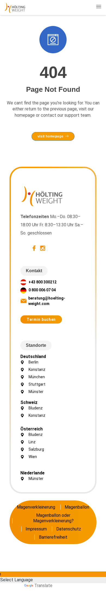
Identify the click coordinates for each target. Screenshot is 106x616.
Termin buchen (41, 319)
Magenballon (77, 507)
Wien (33, 456)
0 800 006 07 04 (42, 290)
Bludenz (36, 408)
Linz (32, 442)
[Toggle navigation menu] (98, 6)
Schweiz (29, 402)
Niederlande (32, 473)
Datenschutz (68, 529)
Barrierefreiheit (53, 537)
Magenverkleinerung (36, 507)
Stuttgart (37, 384)
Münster (36, 391)
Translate (43, 585)
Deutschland (33, 356)
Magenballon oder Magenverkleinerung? (53, 518)
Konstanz (37, 369)
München (37, 377)
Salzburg (36, 449)
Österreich (31, 429)
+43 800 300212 (42, 282)
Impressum (36, 529)
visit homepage (50, 136)
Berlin (33, 362)
